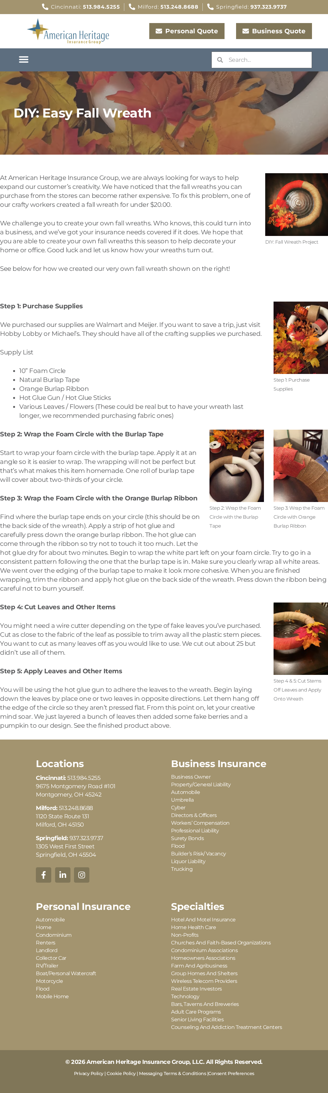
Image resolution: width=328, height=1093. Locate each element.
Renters (45, 943)
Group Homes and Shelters (204, 973)
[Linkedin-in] (62, 875)
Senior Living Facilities (197, 1019)
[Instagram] (81, 875)
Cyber (178, 808)
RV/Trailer (47, 966)
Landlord (46, 950)
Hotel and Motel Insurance (203, 920)
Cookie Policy (121, 1073)
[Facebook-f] (43, 875)
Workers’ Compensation (200, 823)
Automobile (185, 792)
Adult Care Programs (196, 1012)
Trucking (182, 869)
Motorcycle (49, 981)
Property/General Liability (201, 784)
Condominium (54, 935)
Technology (185, 996)
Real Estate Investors (196, 989)
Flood (178, 846)
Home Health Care (193, 927)
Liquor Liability (188, 861)
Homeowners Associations (203, 958)
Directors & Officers (194, 815)
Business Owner (190, 777)
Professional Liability (195, 831)
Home (43, 927)
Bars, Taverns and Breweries (205, 1004)
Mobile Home (52, 996)
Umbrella (182, 800)
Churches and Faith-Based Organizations (221, 943)
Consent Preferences (231, 1073)
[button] (23, 59)
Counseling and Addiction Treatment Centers (226, 1027)
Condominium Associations (204, 950)
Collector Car (51, 958)
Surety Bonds (187, 838)
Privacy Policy (88, 1073)
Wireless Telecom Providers (204, 981)
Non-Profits (185, 935)
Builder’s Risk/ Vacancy (198, 854)
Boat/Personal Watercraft (66, 973)
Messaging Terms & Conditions (172, 1073)
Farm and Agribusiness (199, 966)
